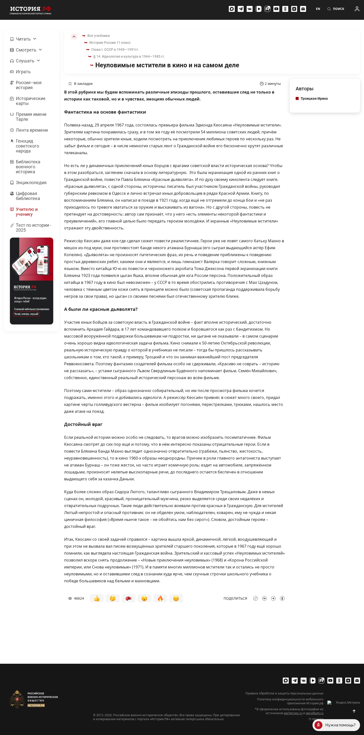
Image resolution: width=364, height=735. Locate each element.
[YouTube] (276, 9)
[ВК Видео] (258, 9)
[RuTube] (267, 9)
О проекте (316, 719)
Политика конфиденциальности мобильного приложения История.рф (290, 701)
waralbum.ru (314, 713)
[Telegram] (241, 9)
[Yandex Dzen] (294, 9)
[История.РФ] (30, 10)
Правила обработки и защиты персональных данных (284, 693)
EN (318, 9)
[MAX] (232, 9)
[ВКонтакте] (250, 9)
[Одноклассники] (285, 9)
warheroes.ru (293, 713)
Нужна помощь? (340, 725)
